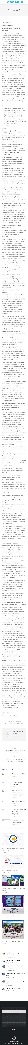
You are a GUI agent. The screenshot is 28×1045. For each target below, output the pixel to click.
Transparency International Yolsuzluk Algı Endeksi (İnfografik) (19, 812)
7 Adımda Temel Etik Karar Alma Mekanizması (19, 821)
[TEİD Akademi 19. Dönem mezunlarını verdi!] (13, 904)
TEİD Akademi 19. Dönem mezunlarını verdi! (12, 916)
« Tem (13, 1029)
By (10, 723)
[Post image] (6, 776)
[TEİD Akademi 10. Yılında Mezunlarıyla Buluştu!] (13, 930)
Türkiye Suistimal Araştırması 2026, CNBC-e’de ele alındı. (13, 889)
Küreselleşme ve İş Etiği (18, 774)
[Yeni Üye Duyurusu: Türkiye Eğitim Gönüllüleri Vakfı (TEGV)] (13, 840)
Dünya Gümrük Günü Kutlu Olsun (18, 802)
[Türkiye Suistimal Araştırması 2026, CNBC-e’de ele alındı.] (13, 881)
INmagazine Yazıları (15, 721)
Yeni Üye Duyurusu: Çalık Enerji (9, 870)
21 (17, 1021)
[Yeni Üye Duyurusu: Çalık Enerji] (13, 862)
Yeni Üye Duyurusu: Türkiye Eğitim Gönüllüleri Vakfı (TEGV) (13, 849)
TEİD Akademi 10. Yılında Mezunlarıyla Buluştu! (13, 941)
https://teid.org (16, 735)
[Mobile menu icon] (25, 2)
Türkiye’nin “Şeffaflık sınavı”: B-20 (17, 783)
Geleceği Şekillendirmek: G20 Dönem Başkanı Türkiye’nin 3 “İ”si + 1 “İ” (18, 793)
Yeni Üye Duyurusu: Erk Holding (13, 988)
